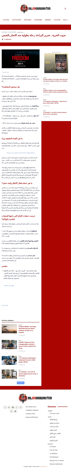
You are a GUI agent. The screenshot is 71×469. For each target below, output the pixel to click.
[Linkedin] (22, 314)
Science (20, 356)
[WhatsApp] (18, 314)
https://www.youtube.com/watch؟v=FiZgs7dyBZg (21, 152)
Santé (20, 370)
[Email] (26, 314)
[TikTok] (16, 407)
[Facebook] (10, 314)
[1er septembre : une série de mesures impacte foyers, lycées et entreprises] (9, 374)
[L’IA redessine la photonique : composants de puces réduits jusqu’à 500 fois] (9, 360)
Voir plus (20, 382)
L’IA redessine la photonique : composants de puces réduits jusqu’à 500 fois (27, 360)
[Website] (11, 411)
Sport (20, 340)
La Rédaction (7, 39)
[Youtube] (15, 411)
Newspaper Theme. (44, 466)
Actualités (12, 32)
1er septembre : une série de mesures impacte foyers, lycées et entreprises (28, 373)
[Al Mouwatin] (35, 9)
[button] (65, 9)
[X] (14, 314)
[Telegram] (30, 314)
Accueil (4, 32)
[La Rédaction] (3, 39)
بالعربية (20, 324)
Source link (5, 305)
